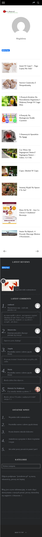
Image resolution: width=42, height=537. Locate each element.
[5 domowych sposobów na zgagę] (9, 136)
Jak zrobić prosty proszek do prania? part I (23, 449)
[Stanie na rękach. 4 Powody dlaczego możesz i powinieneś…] (9, 233)
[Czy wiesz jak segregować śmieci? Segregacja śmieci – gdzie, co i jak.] (9, 153)
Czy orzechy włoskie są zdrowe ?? (19, 391)
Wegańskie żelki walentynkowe (25, 290)
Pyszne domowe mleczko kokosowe (21, 431)
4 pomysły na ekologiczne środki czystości (27, 118)
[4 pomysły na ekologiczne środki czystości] (9, 118)
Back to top (19, 532)
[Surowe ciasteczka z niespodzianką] (9, 84)
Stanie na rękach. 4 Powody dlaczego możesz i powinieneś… (29, 234)
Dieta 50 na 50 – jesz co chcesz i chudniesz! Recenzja (29, 212)
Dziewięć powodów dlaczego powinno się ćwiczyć (18, 334)
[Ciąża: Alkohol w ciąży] (9, 171)
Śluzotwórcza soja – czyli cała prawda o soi (18, 309)
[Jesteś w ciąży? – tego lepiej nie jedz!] (9, 68)
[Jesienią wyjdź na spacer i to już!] (9, 189)
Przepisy (17, 288)
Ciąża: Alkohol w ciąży (28, 171)
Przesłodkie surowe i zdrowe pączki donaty (20, 353)
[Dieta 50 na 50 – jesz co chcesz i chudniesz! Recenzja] (9, 213)
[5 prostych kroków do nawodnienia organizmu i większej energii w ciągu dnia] (9, 101)
